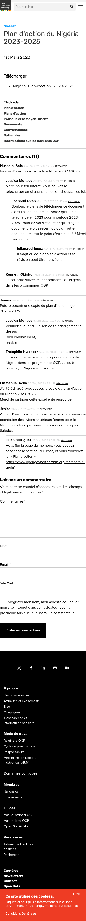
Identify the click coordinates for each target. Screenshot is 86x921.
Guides (9, 808)
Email (5, 564)
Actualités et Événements (22, 701)
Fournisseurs (13, 797)
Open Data (12, 886)
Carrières (11, 871)
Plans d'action (15, 113)
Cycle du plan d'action (19, 747)
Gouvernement (16, 130)
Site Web (7, 583)
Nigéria (10, 26)
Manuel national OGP (18, 815)
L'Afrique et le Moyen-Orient (26, 119)
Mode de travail (16, 734)
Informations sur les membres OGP (31, 141)
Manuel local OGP (16, 821)
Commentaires (12, 501)
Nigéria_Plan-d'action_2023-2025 (43, 86)
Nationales (12, 135)
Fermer (77, 893)
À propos (11, 688)
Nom (5, 546)
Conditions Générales (21, 914)
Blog (7, 707)
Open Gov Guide (16, 827)
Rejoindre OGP (14, 741)
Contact (10, 881)
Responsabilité (14, 752)
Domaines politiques (20, 773)
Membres (11, 785)
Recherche (11, 855)
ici (83, 191)
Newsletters (13, 876)
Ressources (13, 837)
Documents (13, 124)
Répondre (61, 166)
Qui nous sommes (17, 695)
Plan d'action (14, 108)
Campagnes (12, 713)
